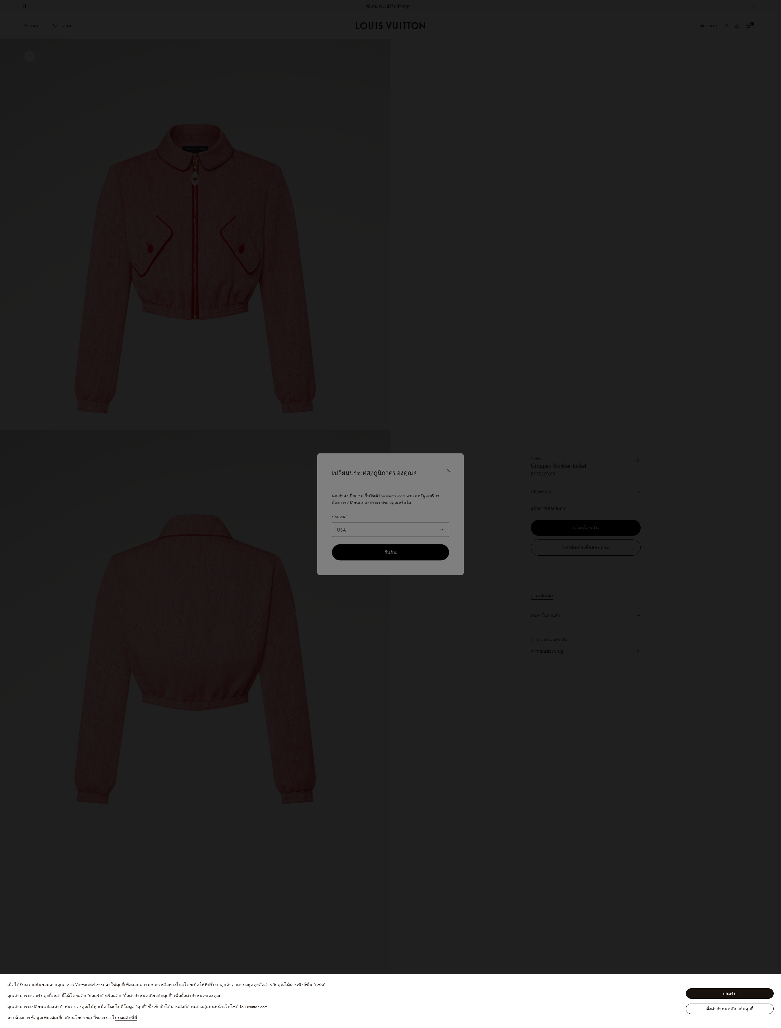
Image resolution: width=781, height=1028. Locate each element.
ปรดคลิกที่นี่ (126, 1017)
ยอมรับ (729, 993)
